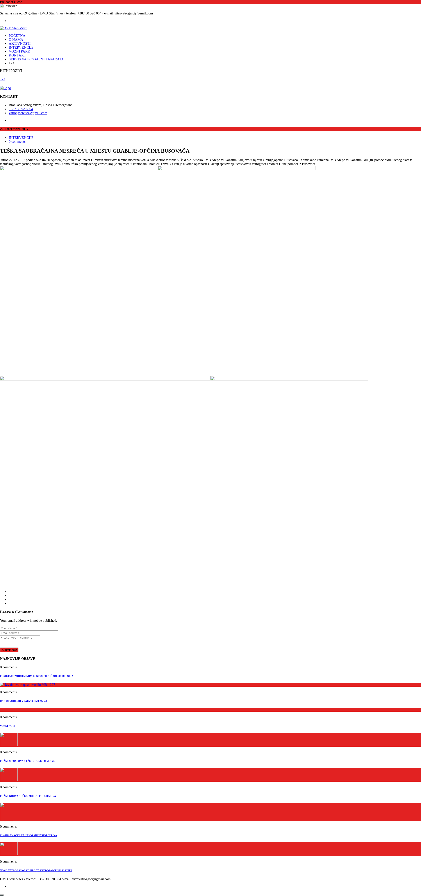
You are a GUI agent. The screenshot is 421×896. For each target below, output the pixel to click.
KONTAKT (17, 55)
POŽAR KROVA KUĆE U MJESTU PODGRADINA (28, 796)
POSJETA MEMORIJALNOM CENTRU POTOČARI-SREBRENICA (36, 676)
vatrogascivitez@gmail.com (28, 113)
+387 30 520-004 (21, 109)
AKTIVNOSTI (19, 43)
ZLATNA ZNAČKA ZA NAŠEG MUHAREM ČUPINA (28, 835)
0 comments (17, 141)
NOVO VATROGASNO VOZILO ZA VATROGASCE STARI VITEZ (36, 870)
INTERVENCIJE (21, 47)
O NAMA (16, 39)
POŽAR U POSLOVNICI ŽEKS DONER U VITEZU (27, 761)
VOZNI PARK (19, 51)
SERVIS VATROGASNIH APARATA (36, 59)
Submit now (9, 649)
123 (2, 79)
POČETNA (17, 35)
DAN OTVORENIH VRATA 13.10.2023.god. (23, 701)
